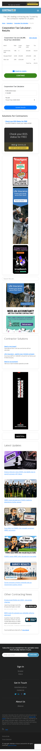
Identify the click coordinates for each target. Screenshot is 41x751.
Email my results (20, 71)
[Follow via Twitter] (15, 694)
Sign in (20, 674)
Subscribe (33, 655)
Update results (20, 107)
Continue (20, 76)
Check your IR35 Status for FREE (16, 121)
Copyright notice (12, 745)
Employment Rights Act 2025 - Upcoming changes (18, 601)
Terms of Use (5, 736)
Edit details (33, 38)
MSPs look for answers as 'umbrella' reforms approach (19, 614)
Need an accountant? (11, 362)
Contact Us (20, 690)
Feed (6, 729)
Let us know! (25, 630)
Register (20, 671)
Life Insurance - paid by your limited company (19, 354)
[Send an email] (25, 694)
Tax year (7, 97)
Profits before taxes (10, 90)
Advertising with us (20, 687)
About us (20, 706)
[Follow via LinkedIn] (18, 694)
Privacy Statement (6, 739)
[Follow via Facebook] (21, 694)
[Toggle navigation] (38, 11)
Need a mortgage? (10, 346)
